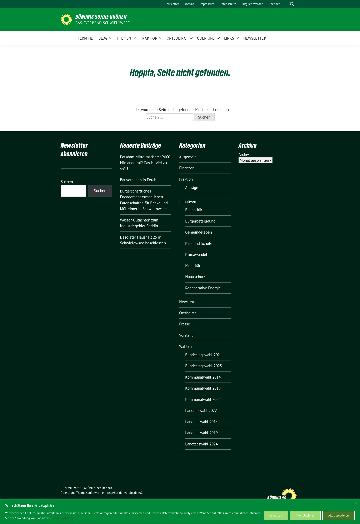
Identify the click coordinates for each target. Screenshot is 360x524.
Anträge (191, 187)
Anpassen (276, 515)
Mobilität (192, 265)
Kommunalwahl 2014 (203, 377)
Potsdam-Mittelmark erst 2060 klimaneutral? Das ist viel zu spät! (145, 162)
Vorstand (186, 335)
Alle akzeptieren (338, 515)
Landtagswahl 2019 (201, 432)
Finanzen (186, 167)
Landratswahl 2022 (201, 410)
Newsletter (188, 301)
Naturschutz (195, 276)
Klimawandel (196, 254)
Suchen (67, 181)
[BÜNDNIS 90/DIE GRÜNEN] (66, 19)
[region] (180, 511)
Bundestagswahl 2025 (203, 365)
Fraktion (186, 179)
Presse (184, 323)
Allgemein (187, 156)
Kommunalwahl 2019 (203, 388)
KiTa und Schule (198, 243)
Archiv (244, 154)
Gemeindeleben (198, 232)
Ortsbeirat (187, 312)
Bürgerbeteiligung (200, 221)
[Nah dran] (355, 502)
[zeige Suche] (292, 4)
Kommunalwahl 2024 (203, 399)
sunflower (92, 493)
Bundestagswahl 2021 (203, 354)
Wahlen (185, 346)
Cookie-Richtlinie (63, 518)
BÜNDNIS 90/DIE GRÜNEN (101, 17)
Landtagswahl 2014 (201, 421)
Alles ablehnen (305, 515)
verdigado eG (133, 493)
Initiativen (187, 201)
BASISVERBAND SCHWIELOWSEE (102, 22)
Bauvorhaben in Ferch (138, 179)
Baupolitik (193, 209)
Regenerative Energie (203, 287)
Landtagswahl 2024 (201, 443)
